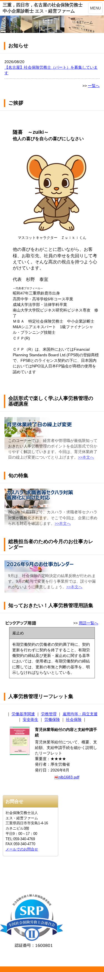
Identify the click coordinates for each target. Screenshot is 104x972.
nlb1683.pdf (69, 777)
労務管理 (49, 714)
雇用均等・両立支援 (80, 714)
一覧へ (94, 85)
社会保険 (74, 719)
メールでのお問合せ (22, 849)
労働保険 (52, 719)
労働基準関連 (23, 714)
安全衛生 (30, 719)
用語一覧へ (88, 623)
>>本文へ (86, 457)
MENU (95, 8)
